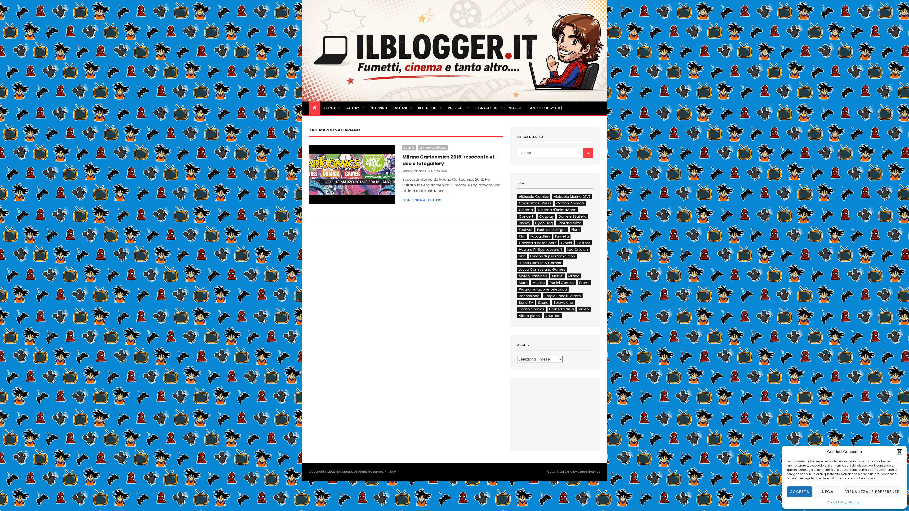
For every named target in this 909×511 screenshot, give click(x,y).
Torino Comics (531, 309)
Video (584, 309)
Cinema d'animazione (557, 209)
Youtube (553, 315)
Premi (584, 282)
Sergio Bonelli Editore (562, 295)
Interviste (379, 108)
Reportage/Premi (433, 148)
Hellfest (583, 242)
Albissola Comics (534, 196)
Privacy (854, 502)
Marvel (557, 275)
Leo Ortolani (577, 249)
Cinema (526, 209)
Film (522, 236)
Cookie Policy (836, 502)
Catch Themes (589, 471)
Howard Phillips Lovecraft (540, 249)
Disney (524, 222)
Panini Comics (562, 282)
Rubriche (456, 108)
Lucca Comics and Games (542, 269)
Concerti (526, 216)
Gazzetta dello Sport (537, 242)
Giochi (566, 242)
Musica (539, 282)
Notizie (401, 108)
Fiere (575, 229)
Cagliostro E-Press (535, 203)
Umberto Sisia (561, 309)
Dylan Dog (544, 222)
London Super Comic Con (552, 256)
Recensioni (427, 108)
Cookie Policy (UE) (545, 108)
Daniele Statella (573, 216)
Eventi (329, 108)
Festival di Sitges (551, 229)
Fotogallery (540, 236)
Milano (573, 275)
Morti (523, 282)
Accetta (799, 491)
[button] (899, 451)
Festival (525, 229)
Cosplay (546, 216)
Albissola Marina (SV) (572, 196)
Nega (827, 491)
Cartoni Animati (570, 203)
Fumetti (562, 236)
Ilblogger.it (344, 471)
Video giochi (529, 315)
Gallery (352, 108)
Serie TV (526, 302)
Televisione (563, 302)
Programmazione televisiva (543, 289)
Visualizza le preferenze (872, 491)
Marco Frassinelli (414, 171)
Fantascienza (569, 222)
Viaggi (515, 108)
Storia (543, 302)
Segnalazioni (487, 108)
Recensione (529, 295)
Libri (522, 256)
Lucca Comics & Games (540, 262)
